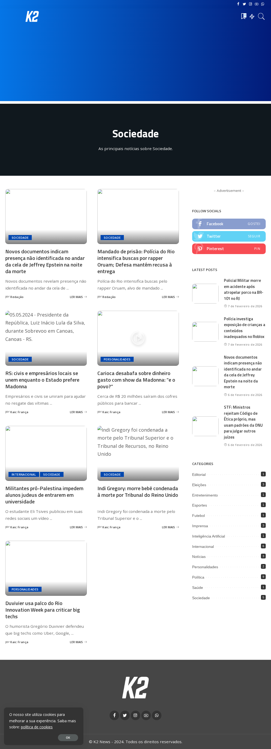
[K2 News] (32, 16)
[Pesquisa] (261, 16)
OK (68, 737)
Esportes (199, 505)
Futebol (198, 515)
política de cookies (37, 726)
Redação (17, 296)
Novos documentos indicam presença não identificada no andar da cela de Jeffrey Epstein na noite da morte (45, 261)
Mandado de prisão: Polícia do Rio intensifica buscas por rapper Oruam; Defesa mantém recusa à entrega (136, 261)
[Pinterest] (229, 248)
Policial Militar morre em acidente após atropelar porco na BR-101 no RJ (243, 289)
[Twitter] (244, 4)
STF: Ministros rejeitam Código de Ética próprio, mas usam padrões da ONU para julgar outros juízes (243, 422)
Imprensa (200, 526)
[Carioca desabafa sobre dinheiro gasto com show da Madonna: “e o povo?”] (138, 338)
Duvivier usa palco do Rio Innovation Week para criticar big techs (42, 609)
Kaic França (19, 411)
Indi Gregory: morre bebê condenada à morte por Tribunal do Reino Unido (137, 491)
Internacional (24, 474)
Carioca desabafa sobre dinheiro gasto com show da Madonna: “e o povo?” (136, 379)
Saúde (197, 587)
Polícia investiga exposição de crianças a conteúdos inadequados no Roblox (244, 328)
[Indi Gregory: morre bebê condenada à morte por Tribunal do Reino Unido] (138, 453)
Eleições (199, 485)
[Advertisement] (135, 64)
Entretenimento (205, 495)
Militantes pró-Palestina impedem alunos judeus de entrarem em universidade (44, 495)
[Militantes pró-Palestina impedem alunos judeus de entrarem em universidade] (46, 453)
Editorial (199, 474)
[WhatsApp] (263, 4)
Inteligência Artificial (208, 536)
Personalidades (117, 359)
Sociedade (20, 238)
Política (198, 577)
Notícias (199, 556)
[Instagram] (250, 4)
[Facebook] (238, 4)
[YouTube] (257, 4)
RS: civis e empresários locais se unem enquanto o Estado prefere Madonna (42, 379)
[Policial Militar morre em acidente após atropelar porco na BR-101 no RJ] (205, 294)
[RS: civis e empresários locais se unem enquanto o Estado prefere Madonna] (46, 338)
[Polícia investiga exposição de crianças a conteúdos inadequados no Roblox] (205, 332)
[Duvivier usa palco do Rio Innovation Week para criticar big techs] (46, 568)
